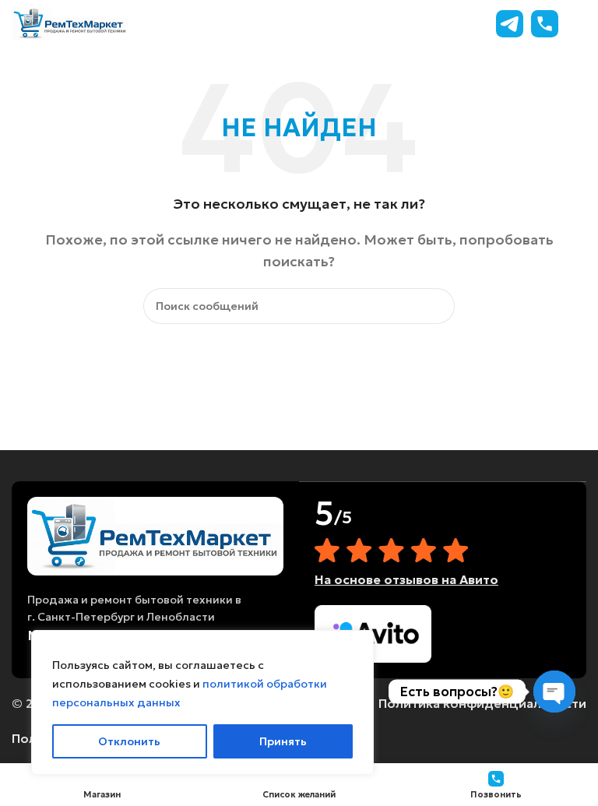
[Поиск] (437, 306)
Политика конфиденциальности (482, 703)
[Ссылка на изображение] (155, 534)
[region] (202, 702)
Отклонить (129, 741)
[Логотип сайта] (70, 22)
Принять (283, 741)
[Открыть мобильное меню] (580, 23)
